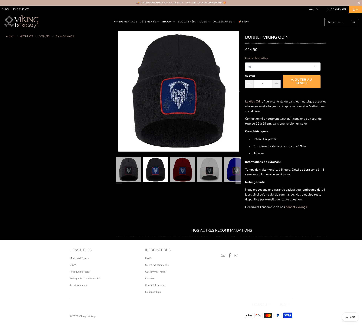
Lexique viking (153, 292)
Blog (5, 9)
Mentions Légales (79, 258)
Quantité (250, 76)
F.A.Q (148, 258)
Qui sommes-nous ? (155, 271)
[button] (150, 22)
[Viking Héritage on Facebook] (230, 255)
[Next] (238, 91)
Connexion (338, 9)
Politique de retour (80, 271)
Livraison (150, 278)
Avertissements (78, 285)
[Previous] (119, 91)
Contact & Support (155, 285)
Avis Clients (21, 9)
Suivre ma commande (157, 265)
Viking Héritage (87, 316)
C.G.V (73, 265)
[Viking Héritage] (21, 22)
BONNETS (44, 36)
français (259, 305)
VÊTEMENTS (26, 36)
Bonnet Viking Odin (65, 36)
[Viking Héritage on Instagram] (236, 255)
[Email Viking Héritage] (223, 255)
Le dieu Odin (253, 101)
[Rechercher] (353, 22)
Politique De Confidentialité (85, 278)
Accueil (10, 36)
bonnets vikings (296, 207)
